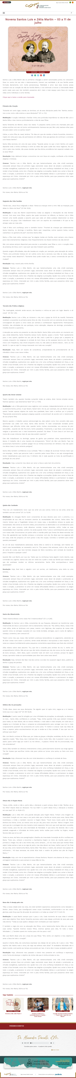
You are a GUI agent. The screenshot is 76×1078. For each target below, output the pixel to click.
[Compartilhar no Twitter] (38, 75)
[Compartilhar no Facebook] (32, 75)
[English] (70, 2)
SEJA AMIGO (7, 2)
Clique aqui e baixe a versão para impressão (18, 97)
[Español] (73, 2)
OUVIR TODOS (56, 1049)
